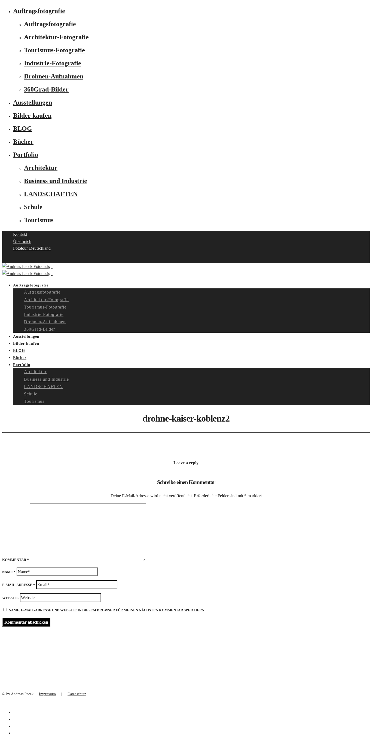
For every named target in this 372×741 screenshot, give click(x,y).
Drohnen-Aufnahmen (53, 76)
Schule (33, 207)
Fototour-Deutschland (32, 248)
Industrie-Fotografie (52, 63)
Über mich (22, 241)
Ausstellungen (32, 102)
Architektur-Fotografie (56, 37)
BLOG (22, 128)
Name (9, 572)
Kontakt (20, 234)
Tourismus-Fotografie (54, 50)
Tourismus (38, 220)
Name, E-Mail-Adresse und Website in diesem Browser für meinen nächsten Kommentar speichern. (107, 610)
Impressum (47, 694)
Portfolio (25, 154)
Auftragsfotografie (39, 10)
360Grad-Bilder (46, 89)
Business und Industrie (55, 180)
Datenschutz (77, 694)
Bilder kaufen (32, 115)
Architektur (40, 167)
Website (10, 598)
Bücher (23, 141)
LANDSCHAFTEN (51, 193)
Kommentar (15, 560)
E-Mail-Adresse (18, 585)
